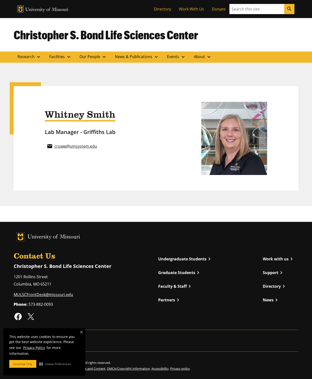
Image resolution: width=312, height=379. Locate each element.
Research (29, 57)
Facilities (60, 57)
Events (176, 57)
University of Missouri (46, 9)
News (271, 300)
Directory (162, 9)
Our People (93, 57)
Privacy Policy (34, 347)
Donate (218, 9)
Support (273, 273)
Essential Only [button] (22, 364)
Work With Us (191, 9)
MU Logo (20, 9)
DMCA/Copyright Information (128, 368)
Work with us (278, 259)
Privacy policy (180, 368)
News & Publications (137, 57)
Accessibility (160, 368)
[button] (55, 364)
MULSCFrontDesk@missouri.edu (43, 294)
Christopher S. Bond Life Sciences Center (106, 35)
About (203, 57)
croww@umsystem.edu (75, 146)
